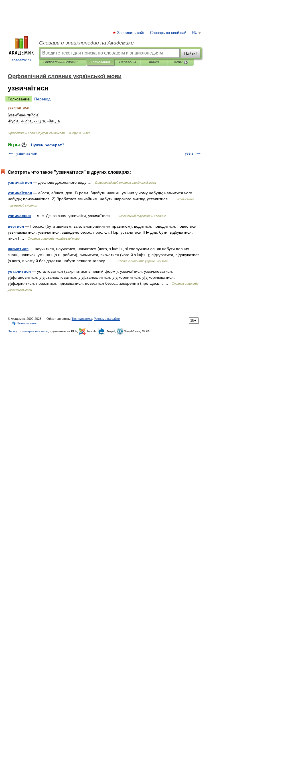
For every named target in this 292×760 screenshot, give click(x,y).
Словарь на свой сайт (169, 33)
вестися (16, 226)
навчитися (18, 248)
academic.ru (21, 60)
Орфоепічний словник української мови (62, 62)
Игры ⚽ (181, 62)
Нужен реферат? (47, 145)
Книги (154, 62)
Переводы (127, 62)
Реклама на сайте (107, 318)
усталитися (19, 271)
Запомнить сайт (131, 33)
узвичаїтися (20, 182)
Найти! (190, 53)
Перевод (42, 99)
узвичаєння (19, 215)
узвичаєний (26, 153)
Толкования (100, 62)
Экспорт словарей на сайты (28, 331)
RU (194, 33)
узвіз (189, 153)
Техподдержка (82, 318)
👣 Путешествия (24, 323)
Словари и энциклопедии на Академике (86, 43)
